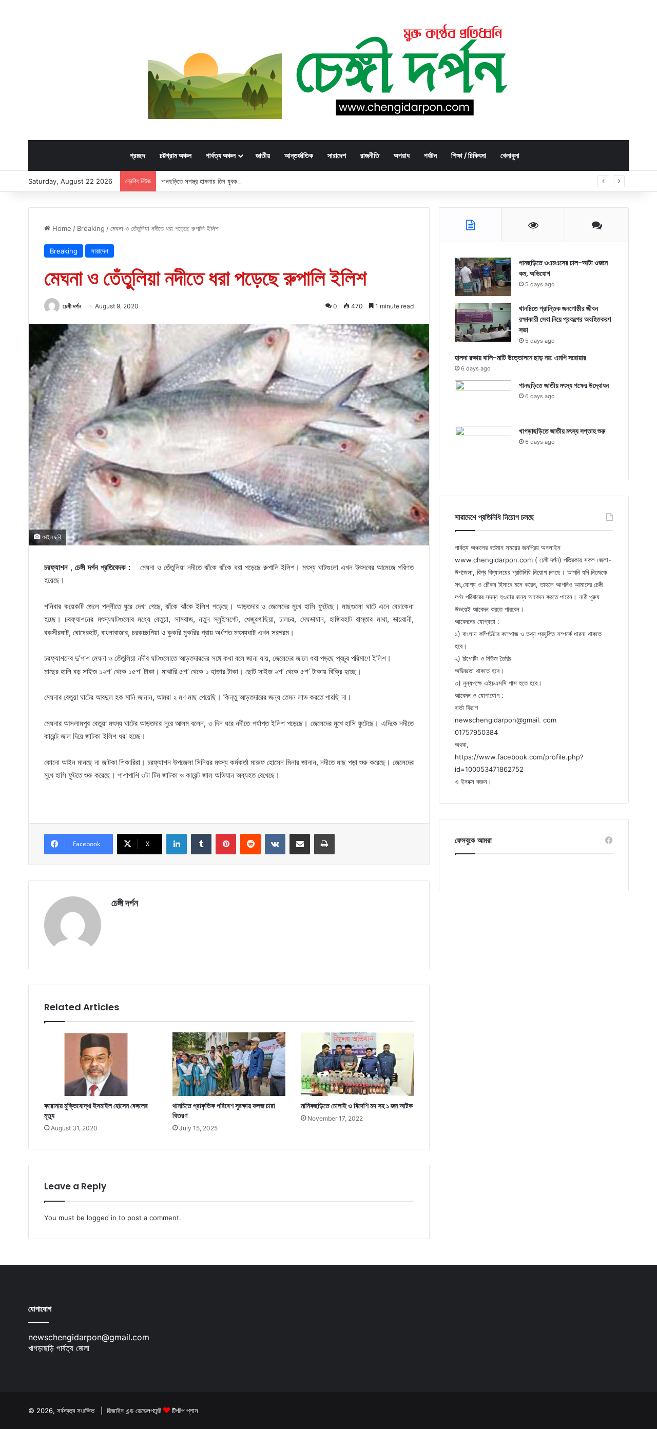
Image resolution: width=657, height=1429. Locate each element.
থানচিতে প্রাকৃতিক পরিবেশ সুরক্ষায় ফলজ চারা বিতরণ (223, 1111)
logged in (102, 1217)
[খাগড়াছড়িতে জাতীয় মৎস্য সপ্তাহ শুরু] (483, 445)
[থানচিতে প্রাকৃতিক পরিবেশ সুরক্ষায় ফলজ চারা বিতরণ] (228, 1064)
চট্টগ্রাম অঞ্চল (175, 155)
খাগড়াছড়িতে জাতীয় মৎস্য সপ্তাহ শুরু (562, 431)
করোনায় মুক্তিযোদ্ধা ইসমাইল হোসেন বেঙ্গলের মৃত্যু (96, 1111)
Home (60, 228)
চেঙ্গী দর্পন (72, 306)
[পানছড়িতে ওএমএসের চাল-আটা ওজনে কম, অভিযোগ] (483, 277)
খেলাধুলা (509, 155)
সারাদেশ (336, 155)
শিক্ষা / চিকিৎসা (468, 155)
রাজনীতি (369, 155)
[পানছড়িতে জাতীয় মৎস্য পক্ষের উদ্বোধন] (483, 399)
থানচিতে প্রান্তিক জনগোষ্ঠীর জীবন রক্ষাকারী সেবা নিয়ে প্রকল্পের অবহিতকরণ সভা (565, 319)
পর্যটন (430, 155)
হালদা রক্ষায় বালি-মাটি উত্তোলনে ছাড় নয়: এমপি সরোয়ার (520, 358)
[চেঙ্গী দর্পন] (329, 70)
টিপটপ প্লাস (185, 1410)
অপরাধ (402, 155)
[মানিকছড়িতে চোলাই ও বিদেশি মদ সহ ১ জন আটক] (357, 1064)
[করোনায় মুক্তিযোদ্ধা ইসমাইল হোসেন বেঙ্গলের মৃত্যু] (100, 1064)
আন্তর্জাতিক (298, 155)
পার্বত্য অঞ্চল (221, 155)
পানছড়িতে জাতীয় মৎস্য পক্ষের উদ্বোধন (564, 385)
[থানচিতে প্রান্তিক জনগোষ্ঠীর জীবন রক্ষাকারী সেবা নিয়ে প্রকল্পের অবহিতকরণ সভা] (483, 322)
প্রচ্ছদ (137, 155)
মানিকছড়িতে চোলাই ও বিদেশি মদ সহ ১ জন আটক (357, 1106)
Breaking (91, 228)
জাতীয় (263, 155)
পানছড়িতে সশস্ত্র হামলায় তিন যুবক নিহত (205, 181)
